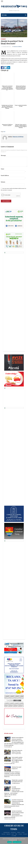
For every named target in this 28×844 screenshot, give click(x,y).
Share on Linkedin (8, 67)
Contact (20, 834)
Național (8, 834)
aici (17, 840)
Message (3, 155)
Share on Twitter (5, 67)
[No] (26, 840)
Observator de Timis (14, 827)
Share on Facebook (2, 67)
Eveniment (3, 39)
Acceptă (9, 842)
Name (2, 169)
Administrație (6, 832)
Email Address (5, 175)
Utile (16, 834)
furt (4, 131)
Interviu (3, 834)
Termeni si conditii (17, 842)
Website (3, 182)
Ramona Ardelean (17, 46)
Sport (12, 834)
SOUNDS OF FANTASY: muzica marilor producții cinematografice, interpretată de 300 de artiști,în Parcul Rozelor (13, 814)
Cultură (18, 832)
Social (22, 832)
